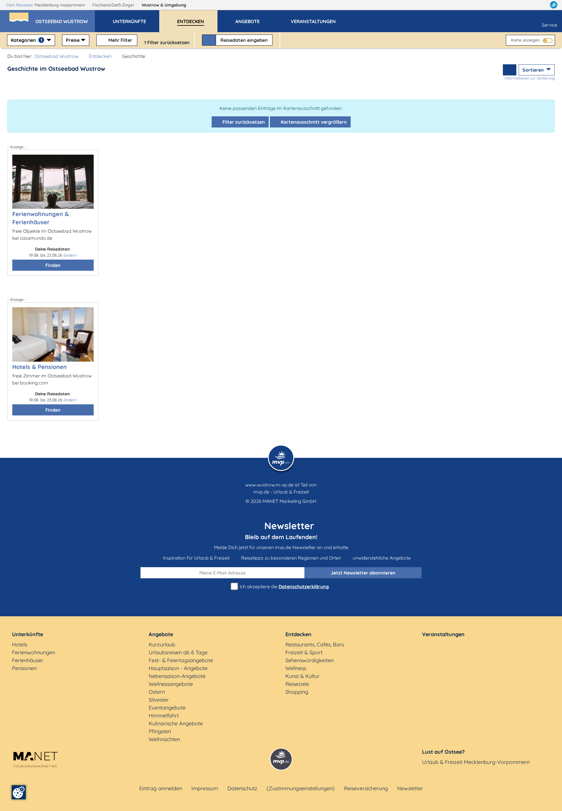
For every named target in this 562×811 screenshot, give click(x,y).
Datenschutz (242, 788)
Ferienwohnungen (33, 652)
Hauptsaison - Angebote (178, 668)
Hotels (19, 644)
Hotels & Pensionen (39, 366)
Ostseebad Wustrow (56, 56)
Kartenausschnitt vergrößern (313, 122)
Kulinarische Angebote (176, 723)
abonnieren (363, 573)
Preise (73, 40)
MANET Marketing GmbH (289, 501)
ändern (70, 255)
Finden (53, 265)
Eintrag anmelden (160, 788)
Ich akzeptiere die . (284, 586)
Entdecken (100, 56)
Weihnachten (164, 739)
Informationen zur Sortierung (530, 78)
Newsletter (410, 788)
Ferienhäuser (27, 660)
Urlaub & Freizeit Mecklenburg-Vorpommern (476, 762)
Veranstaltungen (443, 634)
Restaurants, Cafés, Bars (314, 644)
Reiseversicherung (366, 788)
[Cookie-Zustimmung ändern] (19, 792)
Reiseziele (297, 684)
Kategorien (26, 40)
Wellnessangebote (171, 684)
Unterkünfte (27, 634)
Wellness (295, 668)
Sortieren (533, 70)
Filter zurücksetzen (243, 122)
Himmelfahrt (164, 715)
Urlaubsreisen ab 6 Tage (178, 652)
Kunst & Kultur (302, 676)
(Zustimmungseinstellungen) (301, 788)
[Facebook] (528, 5)
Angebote (161, 634)
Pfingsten (160, 731)
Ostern (157, 692)
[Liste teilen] (509, 69)
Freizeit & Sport (304, 652)
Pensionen (24, 668)
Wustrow (164, 5)
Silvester (159, 699)
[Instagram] (541, 5)
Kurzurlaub (162, 644)
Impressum (204, 788)
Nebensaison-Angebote (177, 676)
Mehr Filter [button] (119, 40)
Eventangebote (167, 707)
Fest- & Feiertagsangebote (181, 660)
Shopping (296, 692)
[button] (65, 18)
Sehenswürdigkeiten (309, 660)
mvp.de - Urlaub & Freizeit (281, 492)
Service (549, 25)
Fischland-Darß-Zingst (113, 5)
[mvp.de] (553, 5)
